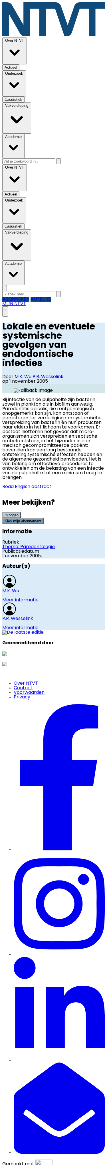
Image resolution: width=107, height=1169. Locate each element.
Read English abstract (26, 487)
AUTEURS (41, 299)
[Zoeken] (58, 161)
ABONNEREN (15, 299)
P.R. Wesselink (48, 377)
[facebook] (59, 849)
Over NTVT (26, 683)
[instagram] (59, 954)
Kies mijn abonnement (23, 521)
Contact (23, 688)
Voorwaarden (29, 692)
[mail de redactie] (59, 1152)
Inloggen (12, 515)
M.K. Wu (24, 377)
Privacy (22, 697)
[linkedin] (59, 1060)
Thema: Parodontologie (28, 547)
